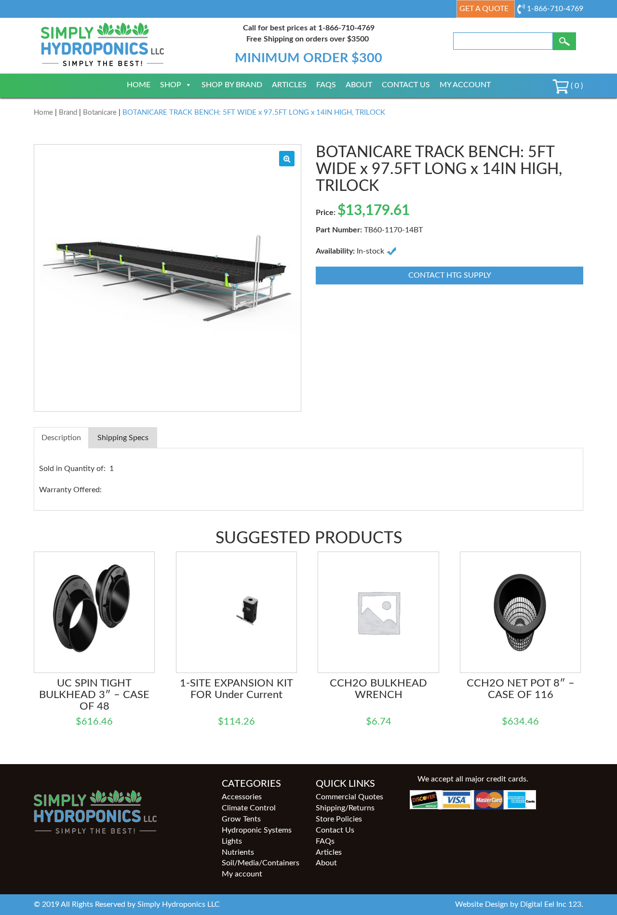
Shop (170, 85)
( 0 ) (576, 86)
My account (465, 85)
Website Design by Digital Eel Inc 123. (519, 904)
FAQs (326, 85)
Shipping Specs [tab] (122, 438)
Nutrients (238, 852)
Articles (289, 85)
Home (138, 85)
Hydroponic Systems (257, 830)
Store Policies (339, 819)
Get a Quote (484, 9)
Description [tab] (61, 438)
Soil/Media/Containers (260, 863)
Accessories (242, 797)
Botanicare (100, 112)
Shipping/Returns (345, 808)
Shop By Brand (231, 85)
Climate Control (249, 808)
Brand (68, 112)
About (359, 85)
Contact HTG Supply (449, 275)
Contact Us (406, 85)
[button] (287, 158)
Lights (232, 841)
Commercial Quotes (349, 797)
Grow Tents (241, 819)
